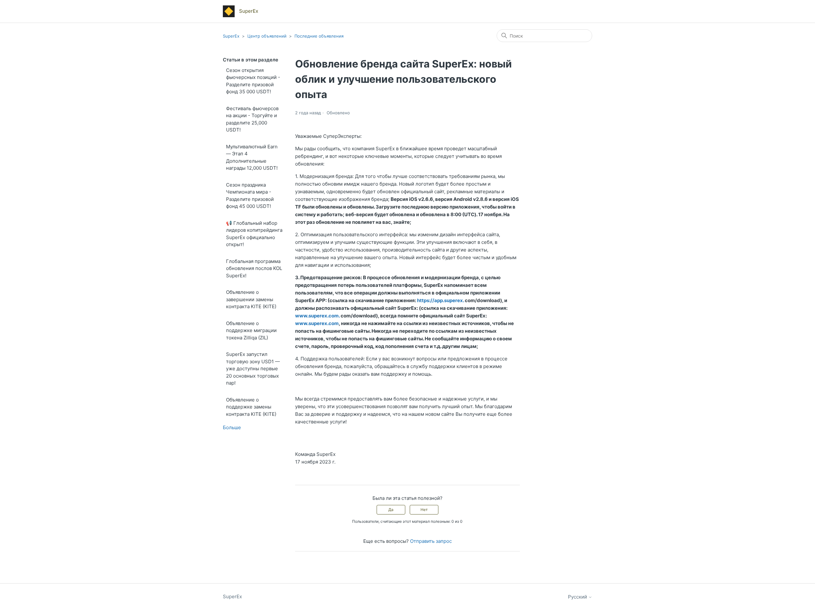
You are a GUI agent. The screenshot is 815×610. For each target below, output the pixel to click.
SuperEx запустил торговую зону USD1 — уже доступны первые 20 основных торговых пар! (253, 368)
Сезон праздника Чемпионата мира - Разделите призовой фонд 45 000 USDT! (250, 195)
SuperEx (231, 36)
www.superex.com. (317, 316)
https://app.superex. (440, 300)
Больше (232, 427)
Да (390, 509)
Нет (424, 509)
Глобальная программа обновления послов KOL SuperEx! (254, 268)
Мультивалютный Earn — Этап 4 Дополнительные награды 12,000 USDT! (252, 157)
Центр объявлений (267, 36)
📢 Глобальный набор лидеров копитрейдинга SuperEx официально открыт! (254, 234)
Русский (578, 596)
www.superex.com (317, 323)
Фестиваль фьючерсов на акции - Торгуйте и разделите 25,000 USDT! (252, 119)
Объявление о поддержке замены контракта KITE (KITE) (251, 407)
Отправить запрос (431, 541)
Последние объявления (319, 36)
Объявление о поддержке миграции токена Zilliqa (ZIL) (251, 330)
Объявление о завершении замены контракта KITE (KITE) (251, 299)
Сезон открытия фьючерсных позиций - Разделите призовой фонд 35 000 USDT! (253, 81)
